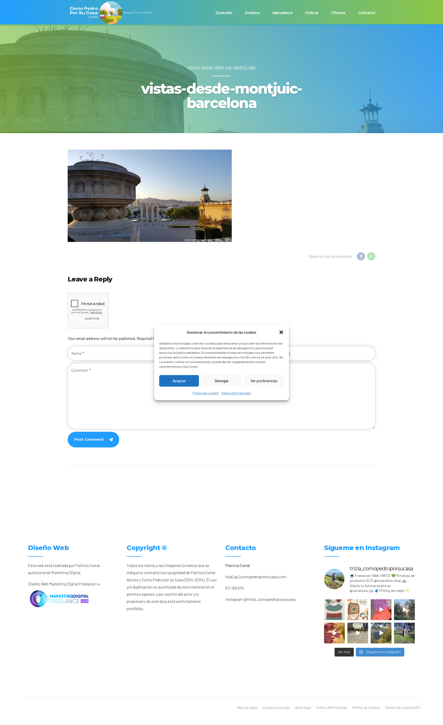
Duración (224, 12)
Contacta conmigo (276, 708)
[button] (281, 332)
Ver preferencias (263, 381)
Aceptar (179, 381)
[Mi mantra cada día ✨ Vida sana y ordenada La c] (404, 633)
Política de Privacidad (236, 393)
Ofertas (338, 12)
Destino (252, 12)
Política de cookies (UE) (403, 708)
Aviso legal (303, 708)
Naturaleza (283, 12)
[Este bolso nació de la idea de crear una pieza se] (357, 609)
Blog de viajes (247, 708)
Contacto (366, 12)
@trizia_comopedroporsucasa (270, 599)
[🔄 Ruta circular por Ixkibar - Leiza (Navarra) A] (357, 633)
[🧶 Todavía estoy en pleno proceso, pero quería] (334, 609)
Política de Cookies (366, 708)
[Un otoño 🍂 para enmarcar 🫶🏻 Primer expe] (334, 633)
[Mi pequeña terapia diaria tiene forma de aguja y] (381, 609)
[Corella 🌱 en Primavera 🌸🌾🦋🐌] (404, 609)
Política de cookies (206, 393)
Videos (311, 12)
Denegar (222, 381)
